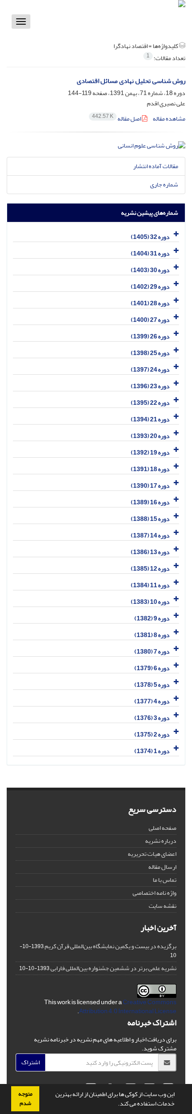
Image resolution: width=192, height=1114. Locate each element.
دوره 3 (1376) (152, 718)
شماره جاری (164, 184)
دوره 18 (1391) (150, 469)
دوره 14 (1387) (150, 535)
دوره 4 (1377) (152, 701)
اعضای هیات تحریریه (152, 854)
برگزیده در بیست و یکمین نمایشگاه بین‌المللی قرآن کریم (110, 946)
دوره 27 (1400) (150, 320)
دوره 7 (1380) (152, 652)
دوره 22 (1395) (150, 403)
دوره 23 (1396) (150, 386)
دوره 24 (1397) (150, 370)
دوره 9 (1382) (152, 618)
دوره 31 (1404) (150, 253)
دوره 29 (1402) (150, 287)
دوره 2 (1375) (152, 734)
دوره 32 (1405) (150, 237)
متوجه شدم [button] (25, 1098)
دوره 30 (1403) (150, 270)
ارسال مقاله (162, 867)
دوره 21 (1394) (150, 419)
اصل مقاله (117, 119)
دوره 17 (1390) (150, 486)
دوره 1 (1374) (152, 751)
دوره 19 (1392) (150, 452)
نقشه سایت (162, 906)
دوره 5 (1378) (152, 685)
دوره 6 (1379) (152, 668)
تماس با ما (164, 880)
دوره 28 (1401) (150, 303)
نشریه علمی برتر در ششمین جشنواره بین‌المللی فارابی (113, 968)
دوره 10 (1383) (150, 602)
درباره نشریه (160, 841)
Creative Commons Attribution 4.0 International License (127, 1006)
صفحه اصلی (162, 828)
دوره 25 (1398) (150, 353)
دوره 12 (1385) (150, 569)
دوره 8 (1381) (152, 635)
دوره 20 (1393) (150, 436)
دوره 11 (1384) (150, 585)
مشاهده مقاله (169, 119)
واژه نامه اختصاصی (154, 893)
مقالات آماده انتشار (155, 166)
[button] (115, 1104)
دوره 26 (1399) (150, 336)
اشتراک (30, 1062)
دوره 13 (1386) (150, 552)
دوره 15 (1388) (150, 519)
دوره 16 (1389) (150, 502)
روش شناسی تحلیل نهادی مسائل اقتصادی (131, 80)
